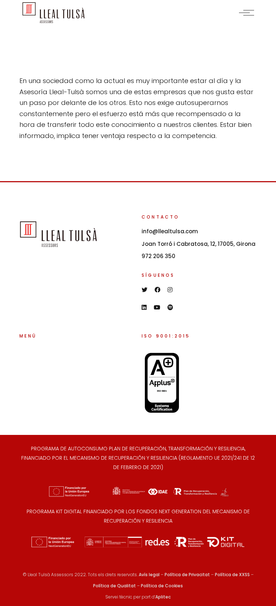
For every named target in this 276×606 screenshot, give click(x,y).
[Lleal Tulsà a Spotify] (170, 307)
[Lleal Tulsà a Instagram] (169, 290)
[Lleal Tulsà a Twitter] (144, 290)
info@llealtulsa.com (170, 231)
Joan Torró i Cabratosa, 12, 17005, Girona (199, 244)
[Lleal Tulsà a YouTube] (157, 307)
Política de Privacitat (187, 574)
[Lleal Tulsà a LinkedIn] (144, 307)
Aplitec (163, 597)
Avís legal (149, 574)
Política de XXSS (232, 574)
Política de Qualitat (114, 586)
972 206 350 (158, 256)
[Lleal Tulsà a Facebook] (157, 290)
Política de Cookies (162, 586)
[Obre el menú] (246, 12)
